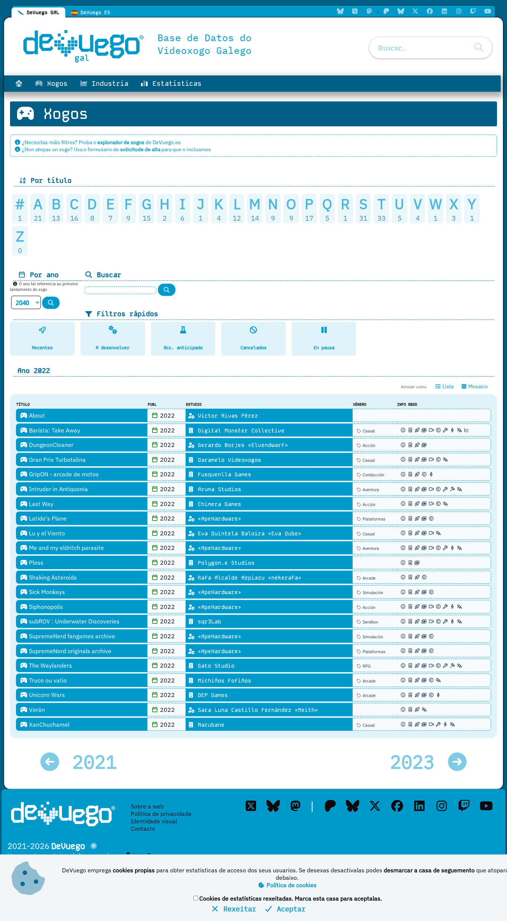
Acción (368, 445)
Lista (447, 386)
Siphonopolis (45, 606)
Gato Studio (214, 665)
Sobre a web (147, 806)
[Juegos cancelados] (253, 329)
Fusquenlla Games (222, 474)
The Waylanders (49, 665)
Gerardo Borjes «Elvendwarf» (241, 445)
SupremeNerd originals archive (69, 651)
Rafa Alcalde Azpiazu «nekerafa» (247, 577)
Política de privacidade (161, 813)
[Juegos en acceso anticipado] (183, 329)
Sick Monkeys (46, 592)
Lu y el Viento (46, 533)
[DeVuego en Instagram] (458, 11)
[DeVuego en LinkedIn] (444, 11)
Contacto (143, 828)
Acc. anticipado (183, 348)
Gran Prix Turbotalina (56, 459)
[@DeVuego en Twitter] (415, 11)
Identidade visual (154, 821)
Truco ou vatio (47, 680)
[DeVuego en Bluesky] (401, 11)
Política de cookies (291, 885)
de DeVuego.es (139, 142)
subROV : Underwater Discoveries (73, 621)
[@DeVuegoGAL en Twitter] (355, 11)
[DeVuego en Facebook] (429, 11)
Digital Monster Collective (239, 430)
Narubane (209, 724)
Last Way (40, 503)
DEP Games (211, 695)
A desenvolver (113, 348)
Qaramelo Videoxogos (227, 460)
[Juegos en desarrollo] (112, 329)
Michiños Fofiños (222, 680)
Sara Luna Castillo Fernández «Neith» (256, 710)
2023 (418, 762)
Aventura (370, 489)
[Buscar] (478, 47)
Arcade (369, 578)
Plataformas (373, 519)
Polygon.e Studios (224, 563)
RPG (366, 666)
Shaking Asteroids (52, 577)
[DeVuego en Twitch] (473, 11)
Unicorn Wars (46, 694)
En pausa (324, 348)
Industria (108, 84)
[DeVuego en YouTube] (487, 11)
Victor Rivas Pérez (226, 415)
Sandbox (370, 622)
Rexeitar (237, 908)
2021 (89, 762)
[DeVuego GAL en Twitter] (251, 806)
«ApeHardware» (217, 518)
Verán (36, 709)
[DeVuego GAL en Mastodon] (369, 11)
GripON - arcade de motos (63, 474)
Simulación (372, 592)
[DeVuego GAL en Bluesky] (340, 11)
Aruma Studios (217, 489)
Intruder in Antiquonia (57, 489)
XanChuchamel (48, 724)
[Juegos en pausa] (324, 329)
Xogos (55, 84)
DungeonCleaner (50, 444)
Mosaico (477, 386)
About (36, 415)
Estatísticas (175, 84)
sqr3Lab (207, 621)
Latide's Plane (47, 518)
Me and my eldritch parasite (65, 547)
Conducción (373, 474)
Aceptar (289, 908)
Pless (35, 562)
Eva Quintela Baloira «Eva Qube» (247, 533)
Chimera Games (217, 504)
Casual (368, 431)
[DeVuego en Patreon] (386, 11)
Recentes (42, 348)
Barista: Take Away (53, 430)
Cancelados (253, 348)
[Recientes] (42, 329)
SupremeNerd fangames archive (71, 636)
